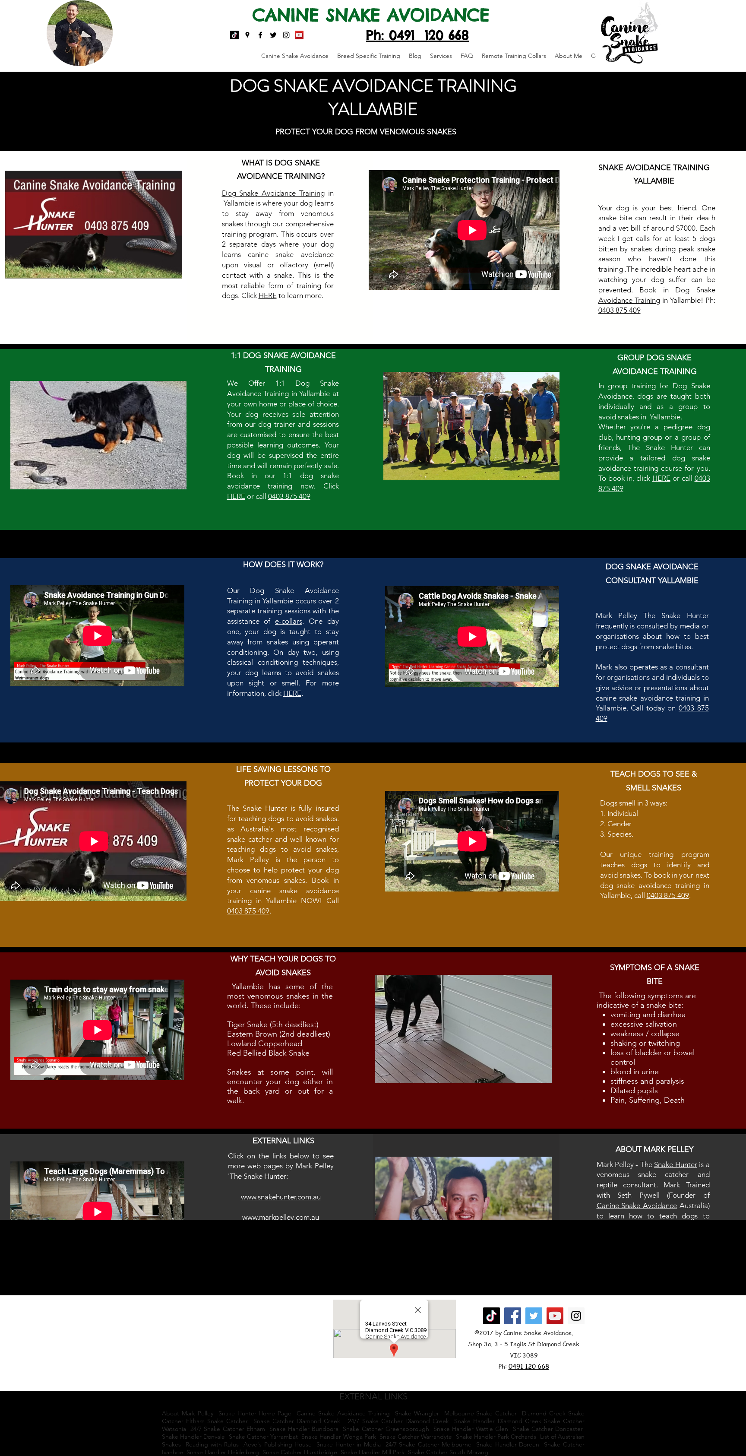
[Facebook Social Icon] (512, 1315)
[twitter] (273, 35)
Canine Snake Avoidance (637, 1205)
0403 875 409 (619, 310)
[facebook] (260, 35)
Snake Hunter (675, 1164)
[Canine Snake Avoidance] (299, 35)
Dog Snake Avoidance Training (273, 193)
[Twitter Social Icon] (533, 1315)
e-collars (288, 621)
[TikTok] (234, 35)
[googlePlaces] (247, 35)
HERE (236, 496)
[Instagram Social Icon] (576, 1315)
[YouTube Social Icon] (555, 1315)
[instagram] (286, 35)
